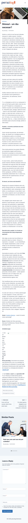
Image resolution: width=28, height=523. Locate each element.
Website (5, 502)
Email (5, 495)
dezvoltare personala (8, 390)
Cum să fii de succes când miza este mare (6, 403)
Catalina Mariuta (10, 315)
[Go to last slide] (4, 435)
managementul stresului (8, 393)
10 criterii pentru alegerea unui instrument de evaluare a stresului (21, 404)
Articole (4, 21)
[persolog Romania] (8, 2)
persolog (5, 30)
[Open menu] (25, 3)
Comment (6, 469)
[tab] (11, 450)
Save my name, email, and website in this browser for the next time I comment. (14, 506)
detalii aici (5, 370)
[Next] (24, 435)
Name (5, 489)
